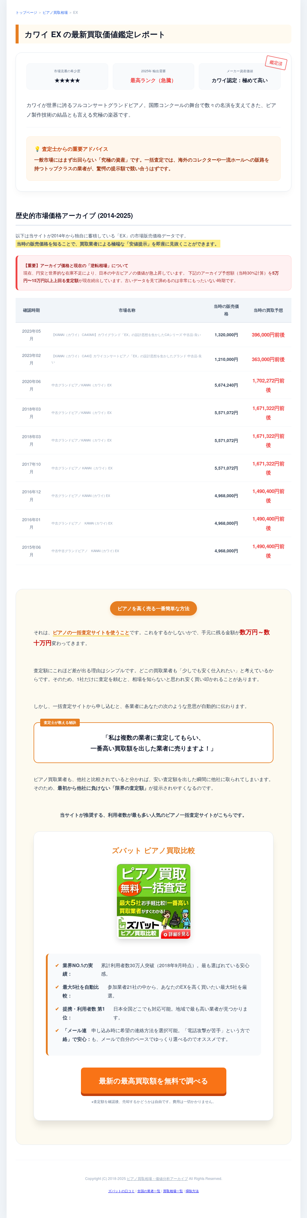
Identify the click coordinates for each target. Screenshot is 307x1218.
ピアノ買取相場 (55, 12)
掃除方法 (192, 1190)
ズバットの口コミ (121, 1190)
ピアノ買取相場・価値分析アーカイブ (157, 1178)
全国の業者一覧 (148, 1190)
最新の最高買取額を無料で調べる (153, 1080)
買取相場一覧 (173, 1190)
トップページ (26, 12)
